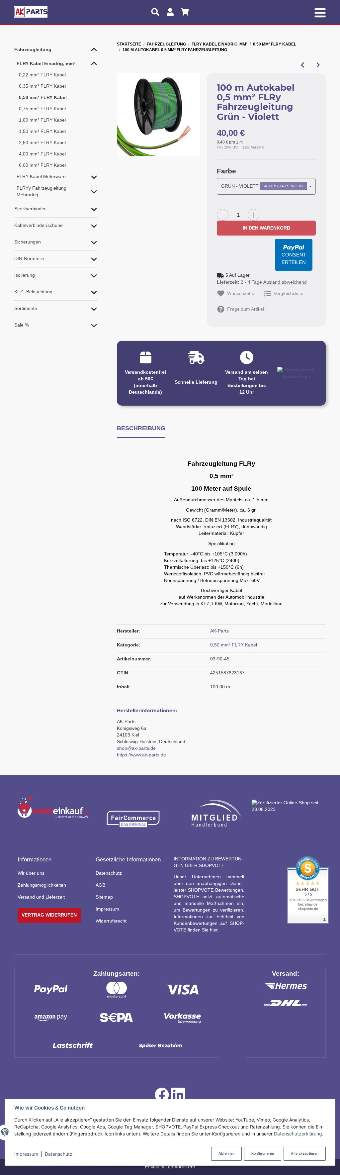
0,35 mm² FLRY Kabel (42, 86)
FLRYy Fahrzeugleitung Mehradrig (41, 191)
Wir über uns (31, 873)
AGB (100, 885)
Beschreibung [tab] (141, 428)
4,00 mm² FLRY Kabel (42, 153)
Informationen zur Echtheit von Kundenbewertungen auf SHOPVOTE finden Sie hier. (209, 923)
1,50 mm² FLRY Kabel (42, 131)
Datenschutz (58, 1154)
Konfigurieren (262, 1153)
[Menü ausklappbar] (320, 12)
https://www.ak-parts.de (141, 754)
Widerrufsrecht (111, 921)
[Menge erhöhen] (253, 215)
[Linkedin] (178, 1096)
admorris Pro (181, 1166)
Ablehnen (226, 1153)
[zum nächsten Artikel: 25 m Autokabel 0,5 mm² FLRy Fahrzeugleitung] (318, 65)
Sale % (21, 325)
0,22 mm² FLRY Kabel (42, 74)
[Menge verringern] (222, 215)
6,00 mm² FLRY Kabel (42, 165)
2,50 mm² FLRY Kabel (42, 142)
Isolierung (24, 275)
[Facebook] (162, 1096)
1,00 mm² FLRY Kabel (42, 120)
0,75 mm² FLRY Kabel (42, 108)
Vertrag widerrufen (49, 915)
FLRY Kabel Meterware (41, 176)
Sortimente (25, 308)
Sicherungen (27, 242)
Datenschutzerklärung (298, 1133)
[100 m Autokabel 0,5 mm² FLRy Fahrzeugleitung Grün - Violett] (158, 114)
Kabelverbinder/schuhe (38, 225)
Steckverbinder (30, 208)
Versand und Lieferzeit (41, 897)
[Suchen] (155, 12)
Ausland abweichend (285, 282)
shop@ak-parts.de (136, 748)
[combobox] (266, 186)
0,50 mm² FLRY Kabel (233, 644)
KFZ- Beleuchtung (33, 291)
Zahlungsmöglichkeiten (42, 885)
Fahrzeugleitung (32, 49)
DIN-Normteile (29, 258)
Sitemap (104, 897)
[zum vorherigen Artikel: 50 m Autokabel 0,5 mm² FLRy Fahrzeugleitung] (302, 65)
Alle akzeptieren (304, 1153)
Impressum (26, 1154)
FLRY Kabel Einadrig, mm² (46, 63)
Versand (257, 147)
